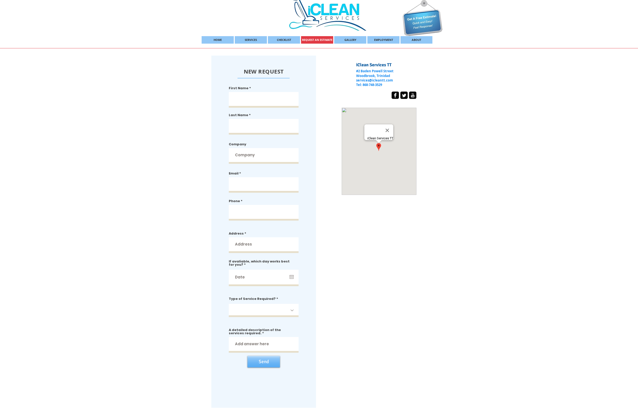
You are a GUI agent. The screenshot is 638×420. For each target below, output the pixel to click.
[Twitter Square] (404, 95)
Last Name (238, 115)
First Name (238, 88)
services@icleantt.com (374, 80)
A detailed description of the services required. (255, 331)
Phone (234, 201)
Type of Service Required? (252, 298)
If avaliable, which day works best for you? (259, 263)
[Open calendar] (292, 277)
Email (234, 173)
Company (237, 144)
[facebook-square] (395, 95)
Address (236, 233)
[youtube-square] (412, 95)
